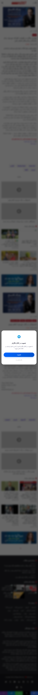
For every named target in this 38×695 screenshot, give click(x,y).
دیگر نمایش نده (19, 359)
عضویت (19, 354)
